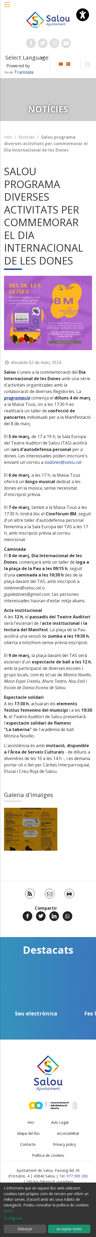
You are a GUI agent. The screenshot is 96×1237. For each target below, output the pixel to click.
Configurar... (14, 1218)
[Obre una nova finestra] (31, 43)
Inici (8, 137)
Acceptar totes (69, 1228)
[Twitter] (41, 916)
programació (17, 398)
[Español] (68, 63)
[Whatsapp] (67, 916)
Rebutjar (25, 1228)
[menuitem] (61, 63)
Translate (24, 72)
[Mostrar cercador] (87, 64)
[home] (48, 19)
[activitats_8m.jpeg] (30, 829)
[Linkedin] (54, 916)
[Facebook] (27, 916)
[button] (7, 7)
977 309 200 (77, 1176)
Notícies (26, 137)
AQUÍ (8, 1210)
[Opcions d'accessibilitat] (82, 14)
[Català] (61, 63)
